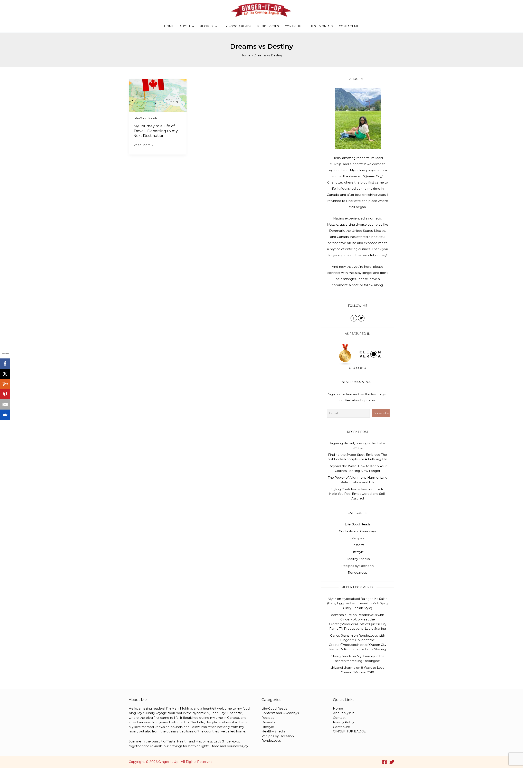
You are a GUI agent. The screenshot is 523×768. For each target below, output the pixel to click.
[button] (192, 26)
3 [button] (357, 368)
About (185, 26)
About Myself (343, 713)
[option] (345, 354)
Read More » (143, 145)
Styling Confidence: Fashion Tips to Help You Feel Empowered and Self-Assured (357, 493)
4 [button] (361, 368)
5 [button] (365, 368)
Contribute (295, 26)
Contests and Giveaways (357, 531)
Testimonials (322, 26)
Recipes (206, 26)
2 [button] (354, 368)
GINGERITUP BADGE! (349, 731)
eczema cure (341, 615)
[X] (5, 374)
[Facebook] (384, 761)
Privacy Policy (343, 722)
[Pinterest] (5, 394)
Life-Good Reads (237, 26)
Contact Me (349, 26)
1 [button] (350, 368)
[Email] (5, 404)
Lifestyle (357, 552)
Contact (339, 718)
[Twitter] (391, 761)
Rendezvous (268, 26)
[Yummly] (5, 384)
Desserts (357, 545)
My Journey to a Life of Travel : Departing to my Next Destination (155, 131)
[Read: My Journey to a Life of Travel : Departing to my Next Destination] (158, 95)
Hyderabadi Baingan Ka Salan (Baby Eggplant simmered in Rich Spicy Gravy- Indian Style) (357, 603)
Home (169, 26)
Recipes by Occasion (357, 566)
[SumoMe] (5, 415)
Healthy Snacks (358, 559)
